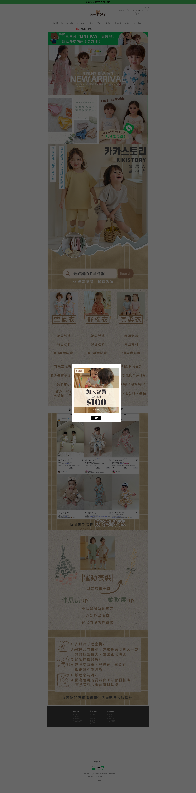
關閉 (96, 418)
